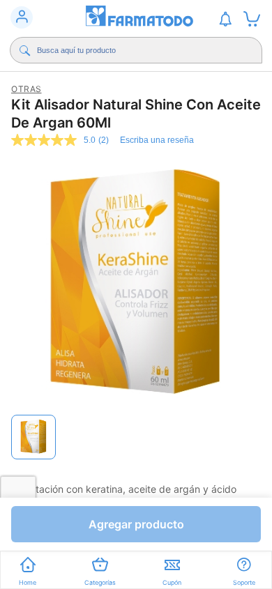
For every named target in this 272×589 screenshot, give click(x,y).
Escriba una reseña (157, 140)
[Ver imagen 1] (33, 437)
